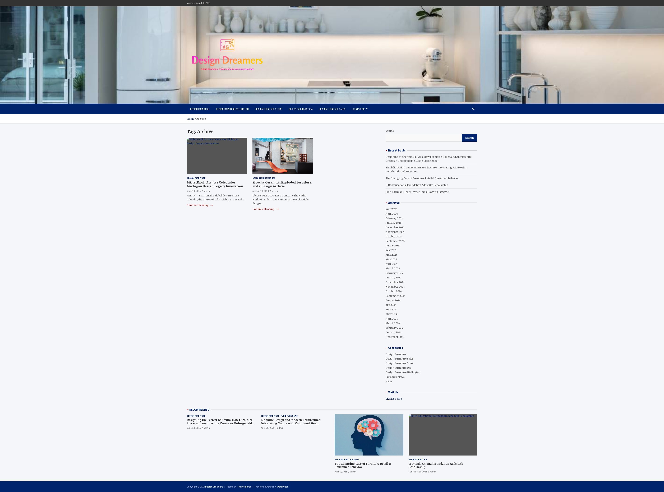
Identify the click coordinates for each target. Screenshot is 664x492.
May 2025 (391, 259)
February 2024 (394, 327)
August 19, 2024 (260, 190)
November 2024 (395, 286)
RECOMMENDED (199, 410)
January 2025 (393, 277)
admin (207, 190)
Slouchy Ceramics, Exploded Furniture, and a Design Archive (282, 184)
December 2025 (395, 227)
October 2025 (394, 236)
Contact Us (358, 109)
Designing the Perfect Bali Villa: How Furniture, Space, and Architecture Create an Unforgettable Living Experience (220, 423)
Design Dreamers (214, 486)
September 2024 (395, 295)
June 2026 (391, 209)
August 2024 (393, 300)
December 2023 (395, 336)
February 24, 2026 (418, 471)
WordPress (282, 486)
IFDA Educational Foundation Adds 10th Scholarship (417, 185)
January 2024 (394, 332)
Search (390, 130)
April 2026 (392, 213)
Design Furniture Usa (301, 109)
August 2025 (393, 245)
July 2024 (391, 304)
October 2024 (394, 291)
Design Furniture (199, 109)
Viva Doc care (394, 398)
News (389, 381)
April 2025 (392, 263)
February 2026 (394, 218)
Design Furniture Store (269, 109)
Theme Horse (244, 486)
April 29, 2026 (267, 427)
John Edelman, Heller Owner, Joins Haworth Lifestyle (417, 192)
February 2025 (394, 273)
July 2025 (391, 250)
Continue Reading (198, 205)
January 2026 (394, 222)
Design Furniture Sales (332, 109)
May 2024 (391, 314)
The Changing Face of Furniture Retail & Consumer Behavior (422, 178)
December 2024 (395, 282)
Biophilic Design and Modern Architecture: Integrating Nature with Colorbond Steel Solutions (291, 423)
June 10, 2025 (194, 190)
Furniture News (395, 377)
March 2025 (393, 268)
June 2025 (391, 254)
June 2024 (391, 309)
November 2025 (395, 231)
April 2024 (392, 318)
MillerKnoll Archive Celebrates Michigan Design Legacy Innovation (215, 184)
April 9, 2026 (341, 471)
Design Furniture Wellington (232, 109)
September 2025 (395, 241)
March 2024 (393, 323)
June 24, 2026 (194, 427)
